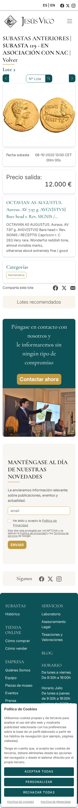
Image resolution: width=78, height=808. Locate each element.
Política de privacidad (33, 533)
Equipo (11, 678)
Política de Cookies (20, 801)
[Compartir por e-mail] (72, 287)
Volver (10, 60)
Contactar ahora (39, 379)
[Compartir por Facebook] (55, 287)
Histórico (12, 614)
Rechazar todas (39, 792)
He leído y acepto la (35, 523)
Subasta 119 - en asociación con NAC (35, 49)
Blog (47, 653)
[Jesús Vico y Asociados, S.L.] (31, 21)
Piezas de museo (18, 685)
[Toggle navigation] (69, 21)
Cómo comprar (17, 641)
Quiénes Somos (17, 670)
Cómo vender (16, 648)
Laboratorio (51, 614)
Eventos (11, 693)
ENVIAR (17, 545)
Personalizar (39, 782)
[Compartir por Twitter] (64, 287)
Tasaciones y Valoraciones (52, 637)
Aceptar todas (38, 771)
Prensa (10, 700)
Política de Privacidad (56, 801)
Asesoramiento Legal (54, 624)
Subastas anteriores (36, 38)
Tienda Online (13, 630)
